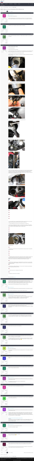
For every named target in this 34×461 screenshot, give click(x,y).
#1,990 (32, 334)
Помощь (29, 458)
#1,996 (32, 395)
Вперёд (11, 11)
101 (8, 11)
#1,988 (32, 313)
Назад (1, 11)
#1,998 (32, 422)
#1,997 (32, 406)
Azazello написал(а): (11, 347)
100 (7, 11)
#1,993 (32, 365)
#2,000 (32, 441)
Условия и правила (19, 458)
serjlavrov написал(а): (11, 377)
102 (9, 11)
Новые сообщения (3, 5)
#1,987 (32, 303)
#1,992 (32, 355)
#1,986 (32, 292)
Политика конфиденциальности (24, 458)
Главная (31, 458)
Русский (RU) (9, 458)
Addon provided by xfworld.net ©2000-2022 (17, 460)
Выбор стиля (2, 458)
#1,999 (32, 432)
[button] (8, 4)
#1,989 (32, 324)
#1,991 (32, 345)
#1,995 (32, 384)
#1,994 (32, 375)
